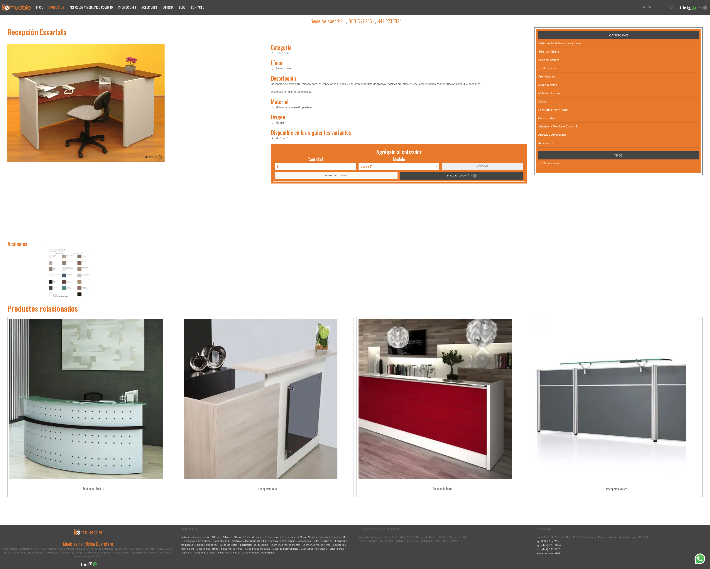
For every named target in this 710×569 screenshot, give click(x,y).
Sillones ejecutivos (207, 545)
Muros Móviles (308, 537)
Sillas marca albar (205, 553)
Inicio (39, 7)
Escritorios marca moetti (285, 545)
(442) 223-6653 (550, 549)
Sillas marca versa (232, 549)
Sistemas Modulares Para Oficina (200, 537)
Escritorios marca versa (317, 545)
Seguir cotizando (336, 175)
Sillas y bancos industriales (258, 553)
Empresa (168, 7)
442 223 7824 (389, 21)
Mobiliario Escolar (330, 537)
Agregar (482, 166)
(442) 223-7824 (550, 545)
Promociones (127, 7)
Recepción (273, 537)
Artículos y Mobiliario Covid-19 (249, 541)
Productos (56, 7)
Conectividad (221, 541)
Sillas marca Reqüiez (257, 549)
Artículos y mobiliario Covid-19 (91, 7)
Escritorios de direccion (254, 545)
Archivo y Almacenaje (282, 541)
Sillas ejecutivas (323, 541)
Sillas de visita (228, 545)
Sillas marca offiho (207, 549)
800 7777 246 (360, 21)
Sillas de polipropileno (285, 549)
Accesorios (304, 541)
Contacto (197, 7)
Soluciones (149, 7)
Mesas (346, 537)
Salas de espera (254, 537)
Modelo (399, 159)
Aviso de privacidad (548, 553)
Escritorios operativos (314, 549)
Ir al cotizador (461, 175)
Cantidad (315, 159)
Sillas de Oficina (232, 537)
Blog (182, 7)
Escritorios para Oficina (197, 541)
